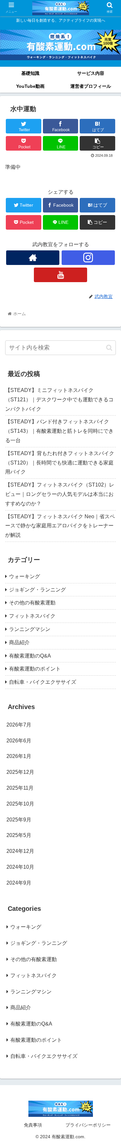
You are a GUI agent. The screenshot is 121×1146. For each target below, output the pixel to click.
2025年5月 (18, 835)
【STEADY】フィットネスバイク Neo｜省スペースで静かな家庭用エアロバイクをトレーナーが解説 (60, 526)
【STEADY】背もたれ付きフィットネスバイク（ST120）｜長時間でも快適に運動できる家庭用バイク (59, 463)
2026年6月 (18, 740)
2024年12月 (20, 851)
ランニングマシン (29, 629)
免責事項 (33, 1125)
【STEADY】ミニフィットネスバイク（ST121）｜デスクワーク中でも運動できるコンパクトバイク (59, 399)
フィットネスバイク (32, 616)
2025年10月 (20, 804)
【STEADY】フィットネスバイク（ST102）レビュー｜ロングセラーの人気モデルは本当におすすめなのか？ (59, 494)
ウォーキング (24, 576)
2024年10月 (20, 867)
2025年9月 (18, 819)
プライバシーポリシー (88, 1125)
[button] (109, 347)
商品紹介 (19, 642)
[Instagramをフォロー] (88, 257)
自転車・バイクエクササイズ (42, 682)
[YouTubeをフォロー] (60, 275)
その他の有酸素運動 (32, 602)
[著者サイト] (32, 257)
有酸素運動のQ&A (30, 656)
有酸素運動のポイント (35, 668)
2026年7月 (18, 725)
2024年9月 (18, 883)
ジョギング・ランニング (37, 589)
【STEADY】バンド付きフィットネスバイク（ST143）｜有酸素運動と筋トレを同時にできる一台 (59, 431)
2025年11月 (20, 788)
